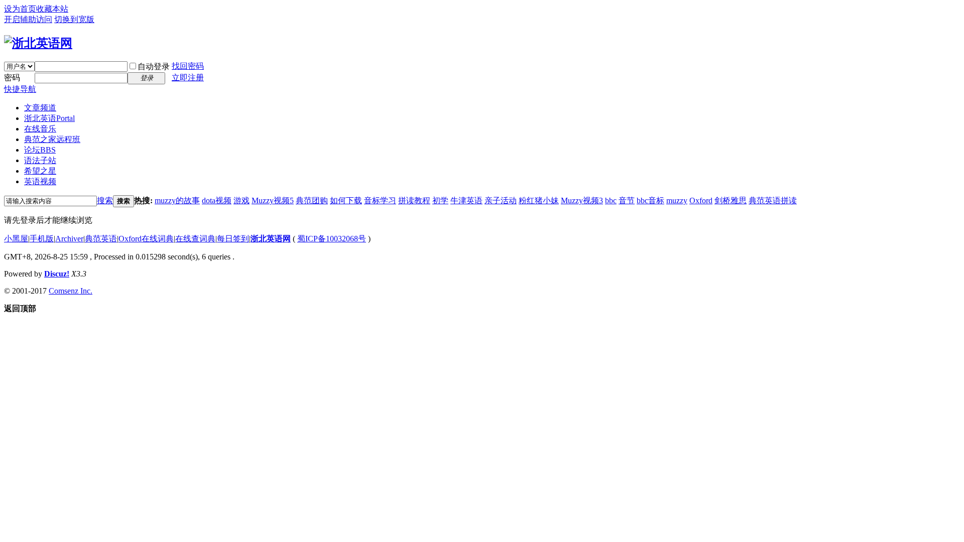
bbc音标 (650, 200)
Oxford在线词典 (146, 238)
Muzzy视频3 (582, 200)
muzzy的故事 (177, 200)
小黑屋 (16, 238)
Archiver (69, 238)
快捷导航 (20, 89)
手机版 (42, 238)
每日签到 (233, 238)
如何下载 (346, 200)
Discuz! (56, 273)
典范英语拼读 (773, 200)
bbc (611, 200)
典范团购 (312, 200)
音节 (627, 200)
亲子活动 (501, 200)
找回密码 (188, 66)
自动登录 (154, 66)
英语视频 (40, 181)
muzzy (676, 200)
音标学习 (380, 200)
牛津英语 (466, 200)
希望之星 (40, 171)
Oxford (700, 200)
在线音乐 (40, 128)
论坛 (40, 150)
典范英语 (101, 238)
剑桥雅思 (730, 200)
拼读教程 (414, 200)
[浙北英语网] (38, 43)
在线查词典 (195, 238)
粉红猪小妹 (539, 200)
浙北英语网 (271, 238)
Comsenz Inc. (70, 291)
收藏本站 (52, 9)
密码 (12, 77)
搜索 (105, 200)
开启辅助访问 (28, 19)
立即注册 (188, 77)
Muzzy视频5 (273, 200)
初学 (440, 200)
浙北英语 (49, 118)
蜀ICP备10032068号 (331, 238)
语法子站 (40, 160)
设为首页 (20, 9)
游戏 (241, 200)
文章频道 (40, 107)
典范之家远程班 (52, 139)
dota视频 (216, 200)
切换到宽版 (74, 19)
